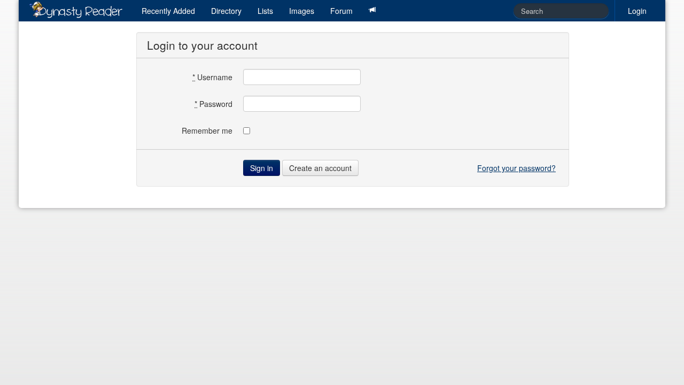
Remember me (207, 130)
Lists (265, 10)
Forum (341, 10)
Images (301, 10)
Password (213, 103)
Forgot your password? (516, 168)
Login (637, 10)
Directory (226, 10)
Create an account (320, 168)
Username (212, 77)
